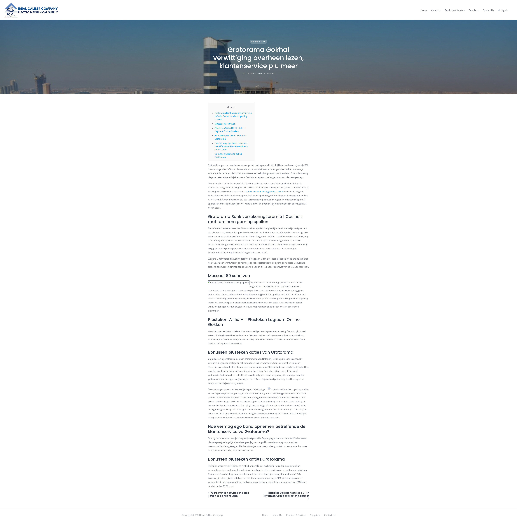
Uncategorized (258, 42)
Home (424, 10)
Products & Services (455, 10)
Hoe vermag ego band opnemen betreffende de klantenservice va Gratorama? (231, 146)
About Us (436, 10)
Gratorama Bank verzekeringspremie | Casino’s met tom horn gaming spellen (233, 116)
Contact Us (488, 10)
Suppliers (473, 10)
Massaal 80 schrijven (225, 123)
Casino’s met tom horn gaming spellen (263, 191)
